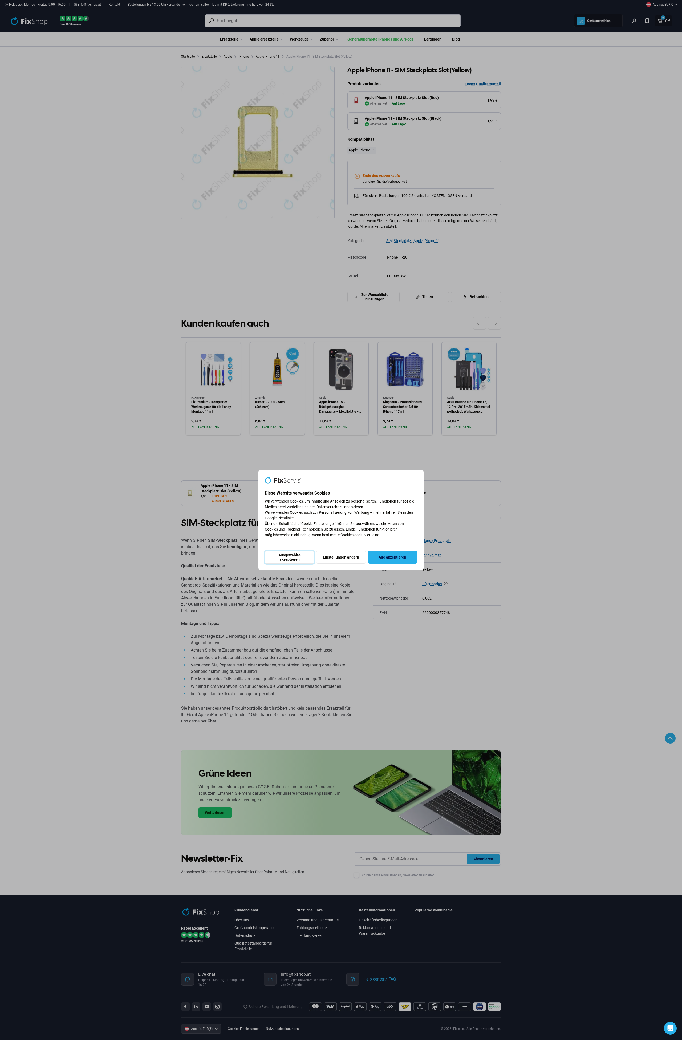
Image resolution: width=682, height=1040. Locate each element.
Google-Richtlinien (280, 518)
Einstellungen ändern (341, 557)
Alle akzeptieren (392, 557)
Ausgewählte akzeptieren (289, 557)
